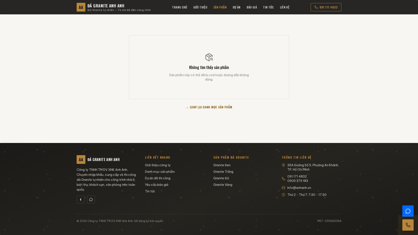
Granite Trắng (223, 172)
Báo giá (252, 7)
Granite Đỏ (221, 178)
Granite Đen (222, 165)
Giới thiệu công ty (158, 165)
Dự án (237, 7)
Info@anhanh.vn (299, 188)
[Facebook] (80, 199)
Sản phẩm (220, 7)
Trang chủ (179, 7)
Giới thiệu (200, 7)
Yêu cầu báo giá (156, 185)
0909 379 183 (297, 181)
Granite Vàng (222, 185)
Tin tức (268, 7)
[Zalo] (91, 199)
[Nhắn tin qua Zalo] (408, 211)
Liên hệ (284, 7)
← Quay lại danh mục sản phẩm (209, 107)
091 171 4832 (329, 7)
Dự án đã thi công (157, 178)
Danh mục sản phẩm (160, 172)
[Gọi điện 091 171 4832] (408, 225)
